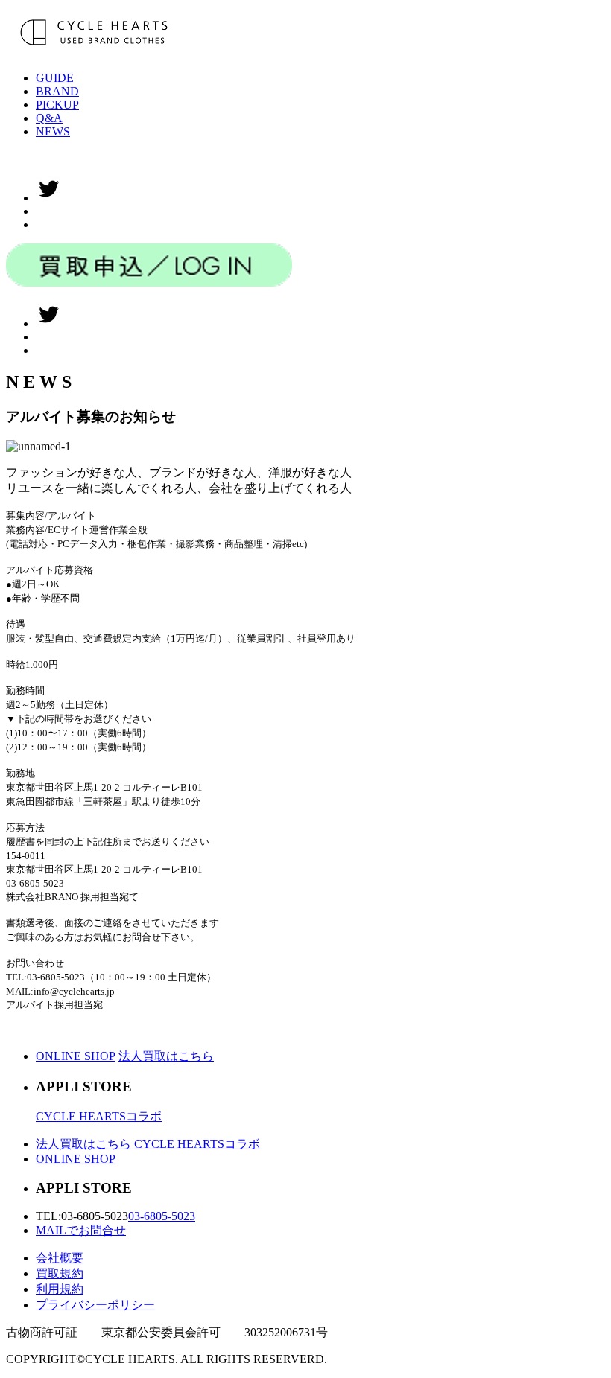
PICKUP (57, 104)
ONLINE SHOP (75, 1056)
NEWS (53, 131)
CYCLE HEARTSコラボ (99, 1116)
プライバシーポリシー (95, 1304)
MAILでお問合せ (81, 1230)
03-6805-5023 (161, 1216)
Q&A (49, 118)
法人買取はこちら (166, 1056)
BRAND (57, 91)
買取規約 (59, 1273)
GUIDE (55, 77)
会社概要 (59, 1257)
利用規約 (59, 1289)
